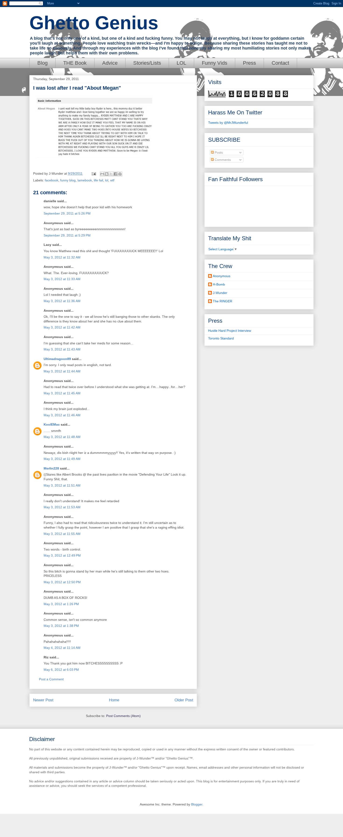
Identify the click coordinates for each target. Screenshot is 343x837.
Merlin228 (51, 468)
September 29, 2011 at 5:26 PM (67, 213)
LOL (181, 63)
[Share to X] (111, 174)
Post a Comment (51, 679)
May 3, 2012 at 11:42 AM (62, 327)
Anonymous (221, 276)
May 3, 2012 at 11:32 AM (62, 257)
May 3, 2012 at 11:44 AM (62, 371)
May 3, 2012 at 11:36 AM (62, 301)
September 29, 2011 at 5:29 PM (67, 235)
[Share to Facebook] (115, 174)
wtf (112, 180)
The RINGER (222, 301)
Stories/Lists (147, 63)
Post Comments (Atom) (123, 716)
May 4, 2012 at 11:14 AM (62, 648)
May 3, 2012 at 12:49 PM (62, 555)
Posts (218, 152)
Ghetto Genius (93, 22)
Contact (280, 63)
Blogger (196, 804)
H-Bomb (219, 284)
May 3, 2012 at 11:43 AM (62, 349)
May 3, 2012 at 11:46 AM (62, 415)
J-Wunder (220, 293)
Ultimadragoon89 (57, 359)
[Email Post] (93, 173)
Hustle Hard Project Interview (229, 330)
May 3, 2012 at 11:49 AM (62, 459)
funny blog (68, 180)
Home (114, 700)
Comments (222, 160)
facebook (51, 180)
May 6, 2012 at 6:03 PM (61, 669)
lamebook (84, 180)
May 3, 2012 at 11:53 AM (62, 507)
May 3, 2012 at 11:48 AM (62, 437)
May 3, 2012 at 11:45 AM (62, 393)
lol (106, 180)
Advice (110, 63)
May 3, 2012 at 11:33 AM (62, 279)
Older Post (184, 700)
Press (249, 63)
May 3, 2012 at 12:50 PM (62, 582)
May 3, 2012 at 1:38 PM (61, 626)
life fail (98, 180)
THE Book (75, 63)
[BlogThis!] (106, 174)
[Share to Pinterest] (120, 174)
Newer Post (43, 700)
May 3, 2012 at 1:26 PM (61, 604)
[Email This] (102, 174)
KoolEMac (52, 424)
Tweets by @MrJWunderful (228, 122)
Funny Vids (214, 63)
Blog (42, 63)
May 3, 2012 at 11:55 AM (62, 534)
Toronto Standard (221, 338)
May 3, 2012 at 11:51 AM (62, 485)
